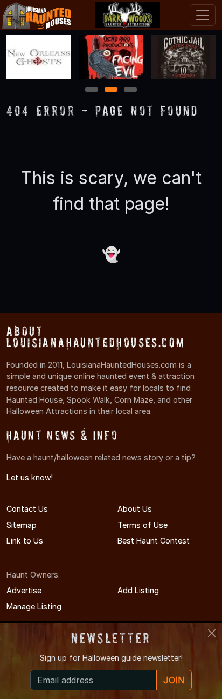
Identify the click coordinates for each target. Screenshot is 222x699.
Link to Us (24, 540)
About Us (134, 508)
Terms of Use (142, 525)
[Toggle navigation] (203, 15)
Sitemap (21, 525)
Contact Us (27, 508)
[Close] (212, 633)
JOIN (174, 680)
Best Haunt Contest (153, 540)
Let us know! (29, 477)
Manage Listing (33, 606)
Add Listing (138, 590)
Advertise (23, 590)
